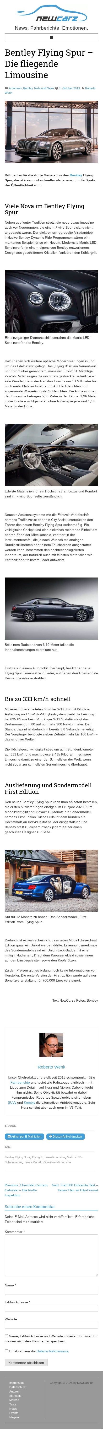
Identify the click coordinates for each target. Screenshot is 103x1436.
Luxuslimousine (54, 1157)
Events (13, 1413)
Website (11, 1319)
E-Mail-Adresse (17, 1302)
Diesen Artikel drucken (67, 1136)
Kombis (29, 1102)
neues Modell (33, 1162)
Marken (14, 1400)
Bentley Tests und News (38, 88)
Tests (12, 1404)
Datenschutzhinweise (53, 1351)
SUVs (12, 1102)
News (13, 1408)
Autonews (15, 88)
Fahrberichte (20, 1082)
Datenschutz (17, 1387)
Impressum (16, 1383)
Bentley (76, 175)
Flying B (37, 1157)
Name (10, 1285)
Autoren (14, 1391)
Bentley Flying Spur (17, 1157)
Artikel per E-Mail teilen (26, 1136)
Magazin (15, 1417)
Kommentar (15, 1232)
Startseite (15, 1396)
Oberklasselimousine (57, 1162)
